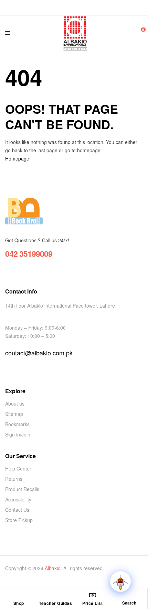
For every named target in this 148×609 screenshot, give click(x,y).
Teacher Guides (55, 603)
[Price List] (92, 595)
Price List (92, 603)
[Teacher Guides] (55, 595)
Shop (18, 603)
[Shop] (18, 595)
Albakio (53, 568)
